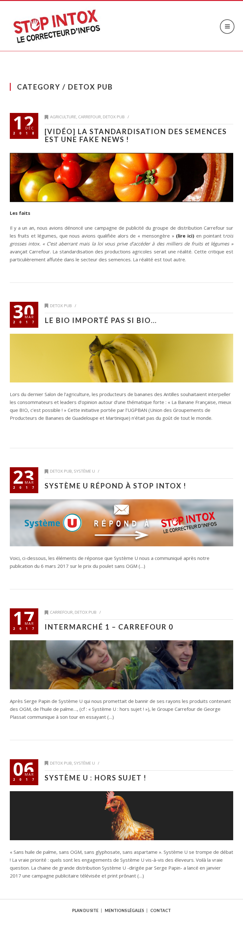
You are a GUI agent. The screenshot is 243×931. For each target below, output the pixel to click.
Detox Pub (114, 117)
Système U (84, 471)
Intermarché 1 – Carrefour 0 (109, 627)
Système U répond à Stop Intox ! (115, 485)
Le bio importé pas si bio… (101, 320)
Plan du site (85, 910)
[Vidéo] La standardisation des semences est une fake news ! (136, 135)
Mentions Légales (124, 910)
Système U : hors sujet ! (95, 777)
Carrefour (89, 117)
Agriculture (63, 117)
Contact (160, 910)
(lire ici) (185, 236)
